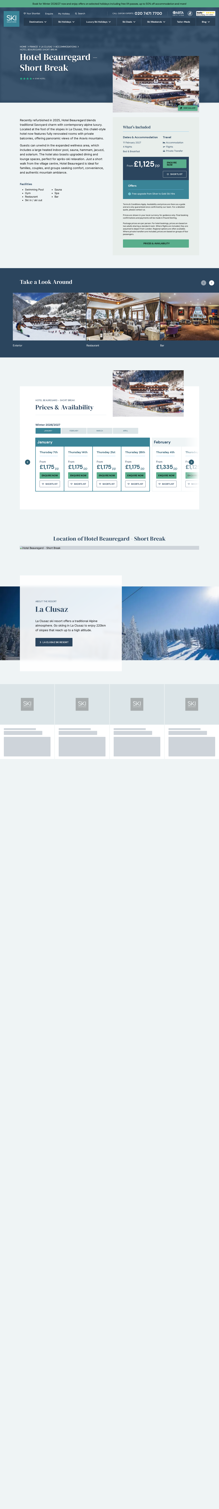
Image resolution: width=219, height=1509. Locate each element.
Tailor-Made (183, 21)
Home (23, 47)
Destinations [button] (36, 21)
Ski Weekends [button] (154, 21)
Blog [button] (204, 21)
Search (81, 13)
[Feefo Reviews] (205, 13)
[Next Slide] (191, 454)
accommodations (66, 47)
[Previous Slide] (27, 454)
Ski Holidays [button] (64, 21)
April (125, 431)
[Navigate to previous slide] (203, 282)
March (100, 431)
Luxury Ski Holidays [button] (96, 21)
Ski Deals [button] (127, 21)
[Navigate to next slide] (211, 282)
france (33, 47)
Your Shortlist (33, 13)
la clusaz (46, 47)
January (48, 431)
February (74, 431)
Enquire (49, 13)
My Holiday (64, 13)
